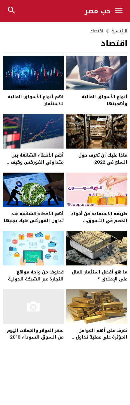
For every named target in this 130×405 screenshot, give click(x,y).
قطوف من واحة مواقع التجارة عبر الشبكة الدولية (36, 275)
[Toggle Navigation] (120, 11)
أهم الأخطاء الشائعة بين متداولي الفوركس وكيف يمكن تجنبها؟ (37, 162)
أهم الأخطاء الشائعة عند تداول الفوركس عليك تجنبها (34, 217)
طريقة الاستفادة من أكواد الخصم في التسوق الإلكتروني (99, 220)
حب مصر (98, 11)
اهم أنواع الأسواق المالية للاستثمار (36, 100)
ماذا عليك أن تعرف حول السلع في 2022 (102, 158)
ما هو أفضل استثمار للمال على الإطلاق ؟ (99, 275)
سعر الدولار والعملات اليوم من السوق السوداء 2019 (35, 334)
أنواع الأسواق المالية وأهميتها (104, 100)
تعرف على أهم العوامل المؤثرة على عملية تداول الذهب (101, 337)
